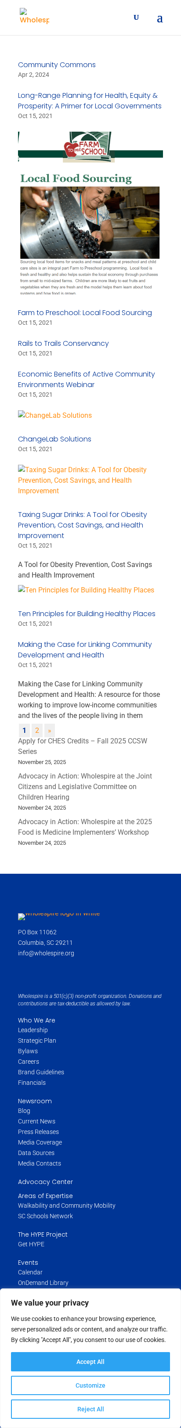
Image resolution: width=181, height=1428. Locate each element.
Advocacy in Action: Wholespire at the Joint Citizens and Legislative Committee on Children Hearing (85, 786)
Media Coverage (40, 1142)
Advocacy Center (45, 1181)
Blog (24, 1110)
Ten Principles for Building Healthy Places (87, 614)
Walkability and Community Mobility (67, 1205)
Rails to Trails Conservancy (63, 343)
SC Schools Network (45, 1216)
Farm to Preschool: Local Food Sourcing (85, 313)
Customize (90, 1385)
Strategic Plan (37, 1040)
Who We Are (36, 1020)
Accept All (90, 1361)
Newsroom (35, 1101)
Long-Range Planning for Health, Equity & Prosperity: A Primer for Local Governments (90, 100)
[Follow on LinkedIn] (64, 972)
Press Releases (38, 1131)
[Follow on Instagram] (45, 972)
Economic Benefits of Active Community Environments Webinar (86, 379)
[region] (90, 1358)
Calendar (30, 1272)
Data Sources (36, 1152)
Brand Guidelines (41, 1072)
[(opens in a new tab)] (90, 213)
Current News (36, 1121)
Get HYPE (31, 1244)
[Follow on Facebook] (26, 972)
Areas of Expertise (45, 1195)
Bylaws (28, 1051)
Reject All (90, 1409)
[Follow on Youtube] (84, 972)
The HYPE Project (43, 1234)
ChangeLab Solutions (54, 439)
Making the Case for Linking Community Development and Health (85, 649)
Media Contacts (39, 1163)
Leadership (33, 1029)
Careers (29, 1061)
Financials (32, 1082)
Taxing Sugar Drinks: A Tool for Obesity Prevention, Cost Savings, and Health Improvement (82, 525)
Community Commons (57, 65)
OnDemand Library (43, 1282)
